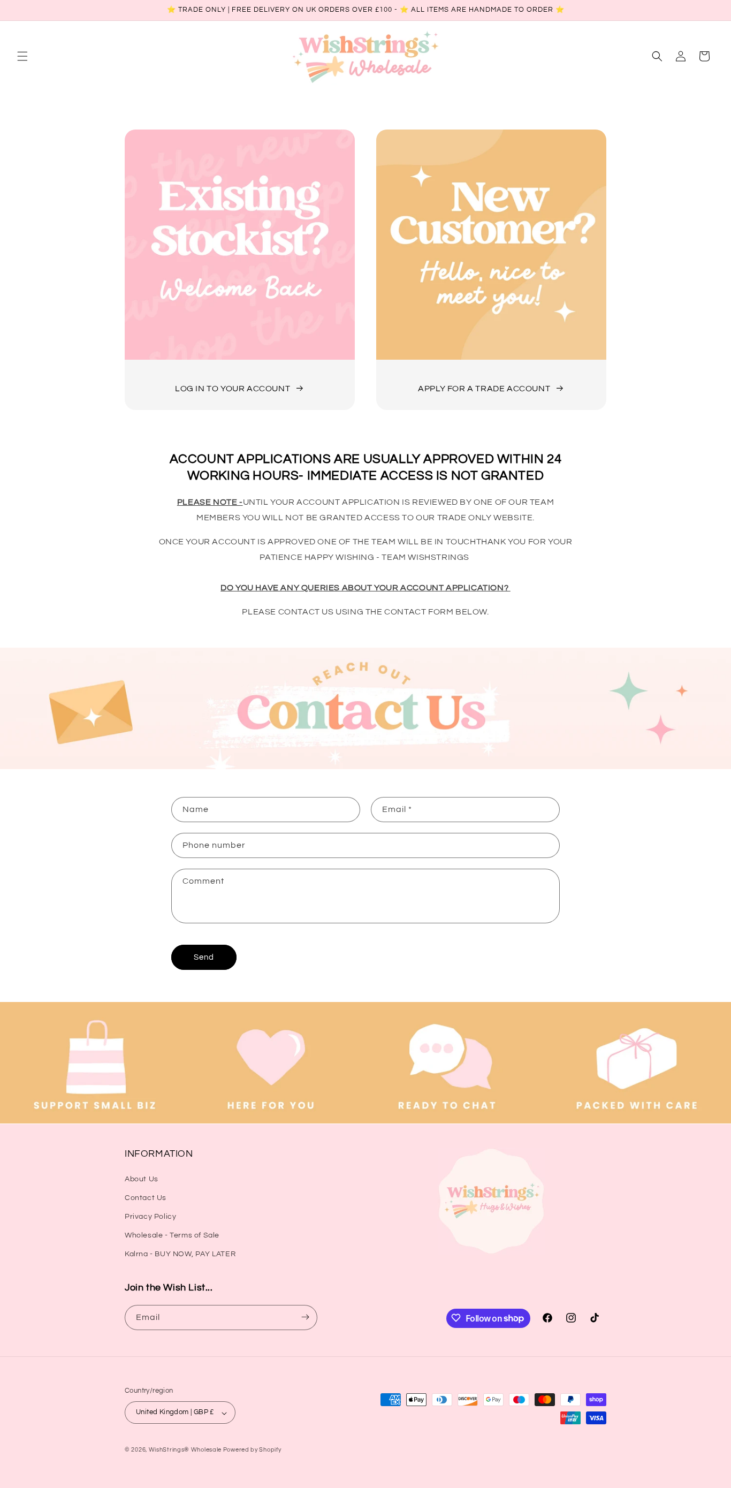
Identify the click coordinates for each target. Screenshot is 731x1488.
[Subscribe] (305, 1317)
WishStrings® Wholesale (186, 1450)
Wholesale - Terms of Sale (172, 1235)
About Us (141, 1178)
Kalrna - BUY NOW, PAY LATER (180, 1254)
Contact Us (145, 1197)
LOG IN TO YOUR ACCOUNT (232, 388)
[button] (22, 56)
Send (204, 957)
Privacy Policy (150, 1216)
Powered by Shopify (252, 1450)
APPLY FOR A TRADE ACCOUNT (484, 388)
